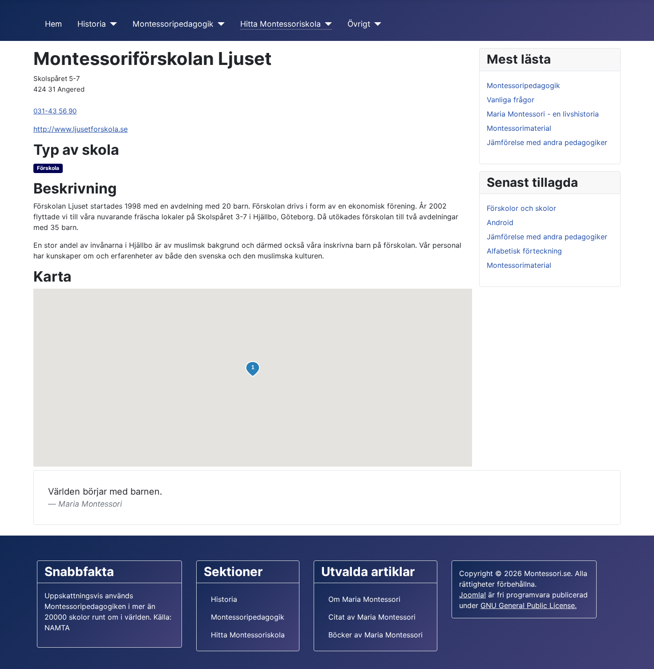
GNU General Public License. (528, 605)
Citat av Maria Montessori (372, 617)
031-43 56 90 (55, 111)
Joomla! (472, 594)
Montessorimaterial (519, 128)
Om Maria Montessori (364, 599)
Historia (91, 23)
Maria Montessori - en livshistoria (543, 113)
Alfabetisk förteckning (524, 250)
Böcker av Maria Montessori (375, 634)
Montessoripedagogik (173, 23)
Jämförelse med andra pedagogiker (547, 142)
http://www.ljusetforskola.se (80, 129)
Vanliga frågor (510, 99)
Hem (53, 23)
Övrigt (358, 23)
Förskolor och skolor (521, 208)
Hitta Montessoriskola (280, 23)
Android (500, 222)
